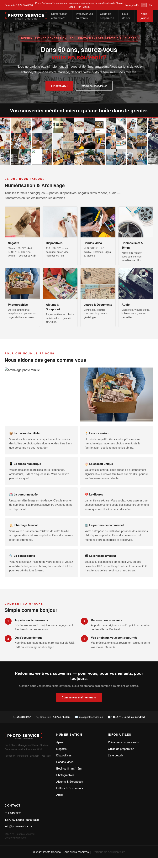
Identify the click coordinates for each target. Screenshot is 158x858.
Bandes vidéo (64, 762)
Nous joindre (132, 5)
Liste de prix (126, 16)
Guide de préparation (107, 16)
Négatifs (61, 749)
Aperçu (60, 742)
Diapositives (64, 755)
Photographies (65, 775)
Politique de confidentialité (109, 852)
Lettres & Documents (69, 788)
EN (150, 5)
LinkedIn (34, 755)
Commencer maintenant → (79, 697)
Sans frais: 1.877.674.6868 (19, 5)
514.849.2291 (59, 85)
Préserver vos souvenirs (84, 16)
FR (143, 5)
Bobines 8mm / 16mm (70, 768)
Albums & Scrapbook (69, 781)
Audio (59, 794)
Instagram (22, 755)
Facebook (10, 755)
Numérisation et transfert (59, 16)
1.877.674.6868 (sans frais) (22, 820)
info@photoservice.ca (94, 86)
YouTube (46, 755)
